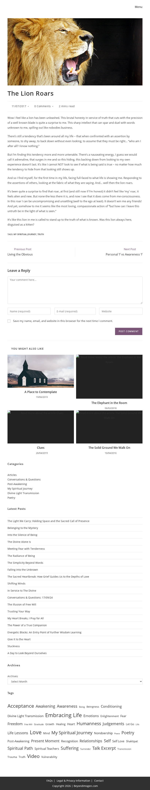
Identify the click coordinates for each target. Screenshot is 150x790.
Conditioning (111, 706)
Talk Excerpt (104, 748)
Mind (46, 733)
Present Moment (45, 740)
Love (36, 732)
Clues (40, 448)
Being (82, 706)
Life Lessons (18, 732)
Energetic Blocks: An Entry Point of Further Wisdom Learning (44, 632)
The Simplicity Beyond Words (25, 562)
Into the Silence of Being (22, 535)
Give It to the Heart (19, 639)
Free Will (28, 724)
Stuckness (14, 646)
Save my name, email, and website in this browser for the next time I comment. (63, 321)
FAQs (49, 780)
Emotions (91, 715)
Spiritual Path (20, 748)
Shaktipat (132, 741)
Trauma (12, 757)
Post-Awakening (17, 484)
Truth (41, 234)
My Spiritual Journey (25, 234)
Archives (13, 676)
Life (137, 724)
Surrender (85, 748)
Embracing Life (63, 715)
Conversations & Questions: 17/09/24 (30, 597)
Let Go (130, 724)
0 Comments (42, 106)
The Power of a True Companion (27, 625)
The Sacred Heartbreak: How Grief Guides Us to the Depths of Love (48, 576)
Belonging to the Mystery (23, 528)
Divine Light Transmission (23, 493)
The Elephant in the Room (109, 403)
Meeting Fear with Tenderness (26, 548)
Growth (49, 724)
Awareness (67, 706)
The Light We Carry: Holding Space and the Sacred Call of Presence (48, 521)
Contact (99, 780)
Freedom (15, 723)
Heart (71, 724)
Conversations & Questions (24, 479)
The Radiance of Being (21, 556)
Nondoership (103, 733)
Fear (123, 716)
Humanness (89, 723)
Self (107, 740)
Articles (12, 475)
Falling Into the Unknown (23, 569)
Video (33, 756)
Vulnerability (49, 757)
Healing (60, 724)
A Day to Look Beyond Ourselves (27, 653)
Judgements (113, 723)
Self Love (118, 741)
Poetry (11, 497)
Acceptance (21, 706)
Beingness (93, 706)
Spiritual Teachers (47, 749)
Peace (117, 733)
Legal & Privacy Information (73, 780)
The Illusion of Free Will (22, 604)
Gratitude (39, 724)
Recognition (69, 741)
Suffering (70, 748)
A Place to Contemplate (41, 392)
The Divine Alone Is (19, 541)
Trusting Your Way (19, 611)
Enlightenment (109, 716)
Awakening (45, 706)
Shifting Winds (16, 583)
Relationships (91, 740)
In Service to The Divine (22, 590)
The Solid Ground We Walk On (109, 448)
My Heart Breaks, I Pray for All (26, 618)
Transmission (124, 748)
